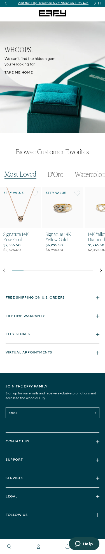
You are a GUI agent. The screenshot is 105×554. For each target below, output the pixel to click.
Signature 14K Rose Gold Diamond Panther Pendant (19, 236)
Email (13, 413)
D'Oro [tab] (56, 174)
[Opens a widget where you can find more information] (84, 544)
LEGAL (12, 496)
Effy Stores (18, 334)
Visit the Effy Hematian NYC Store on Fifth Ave (52, 3)
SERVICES (15, 478)
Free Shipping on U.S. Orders (35, 298)
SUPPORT (14, 460)
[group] (52, 3)
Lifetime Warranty (25, 316)
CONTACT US (17, 441)
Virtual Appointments (29, 352)
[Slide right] (100, 270)
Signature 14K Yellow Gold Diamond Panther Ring (62, 236)
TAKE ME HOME (18, 72)
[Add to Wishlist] (35, 193)
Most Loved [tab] (20, 174)
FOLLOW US (16, 515)
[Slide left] (4, 270)
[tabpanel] (52, 231)
